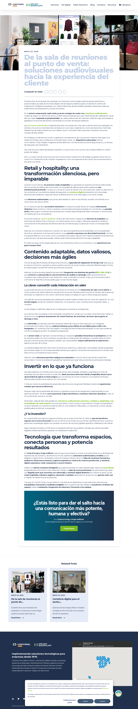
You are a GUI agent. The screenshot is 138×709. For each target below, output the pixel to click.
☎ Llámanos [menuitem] (125, 5)
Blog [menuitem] (92, 5)
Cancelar (102, 701)
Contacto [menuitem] (101, 5)
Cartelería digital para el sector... (66, 600)
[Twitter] (60, 91)
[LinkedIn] (64, 91)
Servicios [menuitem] (55, 5)
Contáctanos (69, 528)
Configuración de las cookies (69, 701)
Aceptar (85, 701)
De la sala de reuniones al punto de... (25, 600)
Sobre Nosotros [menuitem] (80, 5)
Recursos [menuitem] (112, 5)
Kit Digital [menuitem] (66, 5)
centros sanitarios (48, 219)
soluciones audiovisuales (37, 125)
